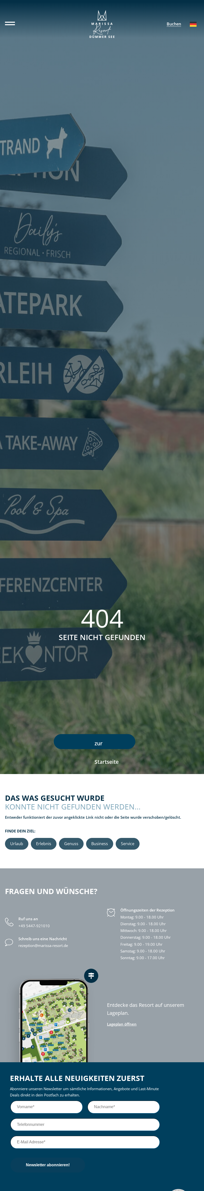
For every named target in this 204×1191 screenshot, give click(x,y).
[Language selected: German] (193, 24)
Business (99, 843)
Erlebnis (43, 843)
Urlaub (16, 843)
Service (127, 843)
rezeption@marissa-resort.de (43, 945)
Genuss (71, 843)
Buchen (174, 24)
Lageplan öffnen (122, 1024)
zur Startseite (107, 744)
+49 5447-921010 (34, 926)
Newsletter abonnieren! (48, 1165)
